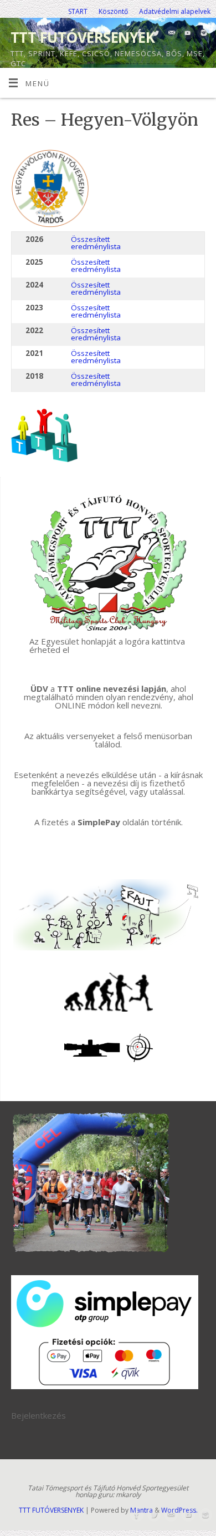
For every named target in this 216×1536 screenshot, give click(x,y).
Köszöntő (113, 11)
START (78, 11)
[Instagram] (202, 33)
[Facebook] (138, 33)
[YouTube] (186, 33)
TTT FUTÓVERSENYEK (83, 37)
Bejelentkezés (38, 1415)
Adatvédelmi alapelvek (174, 11)
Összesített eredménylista (96, 243)
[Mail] (170, 33)
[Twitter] (154, 33)
